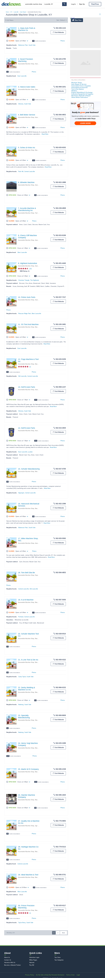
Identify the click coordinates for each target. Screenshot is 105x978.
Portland (20, 617)
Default (62, 20)
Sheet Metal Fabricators (79, 97)
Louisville (16, 12)
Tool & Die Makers (77, 89)
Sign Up (82, 4)
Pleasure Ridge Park (24, 313)
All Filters (10, 20)
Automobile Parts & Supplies (81, 86)
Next (63, 933)
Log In (73, 4)
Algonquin (21, 493)
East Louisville (22, 76)
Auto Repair (23, 12)
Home (7, 12)
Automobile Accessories (79, 87)
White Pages (33, 960)
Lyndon (30, 452)
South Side (32, 45)
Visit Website (59, 32)
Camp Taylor (22, 676)
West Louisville (22, 252)
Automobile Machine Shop (26, 33)
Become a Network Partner (12, 965)
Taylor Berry (22, 922)
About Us (7, 957)
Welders (74, 91)
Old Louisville (22, 376)
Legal (78, 975)
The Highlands (34, 280)
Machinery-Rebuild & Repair (81, 95)
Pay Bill (31, 965)
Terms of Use (70, 975)
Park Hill (20, 171)
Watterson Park (23, 45)
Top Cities (57, 957)
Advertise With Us (9, 962)
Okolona (20, 104)
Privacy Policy (29, 975)
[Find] (64, 4)
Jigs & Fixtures (39, 825)
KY (11, 12)
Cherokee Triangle (23, 280)
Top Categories (59, 960)
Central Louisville (29, 171)
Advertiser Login (34, 957)
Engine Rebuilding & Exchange (81, 92)
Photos (62, 41)
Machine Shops (40, 150)
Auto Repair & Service (78, 84)
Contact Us (7, 960)
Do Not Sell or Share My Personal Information (50, 975)
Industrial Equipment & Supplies (82, 94)
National (31, 962)
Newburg (20, 704)
